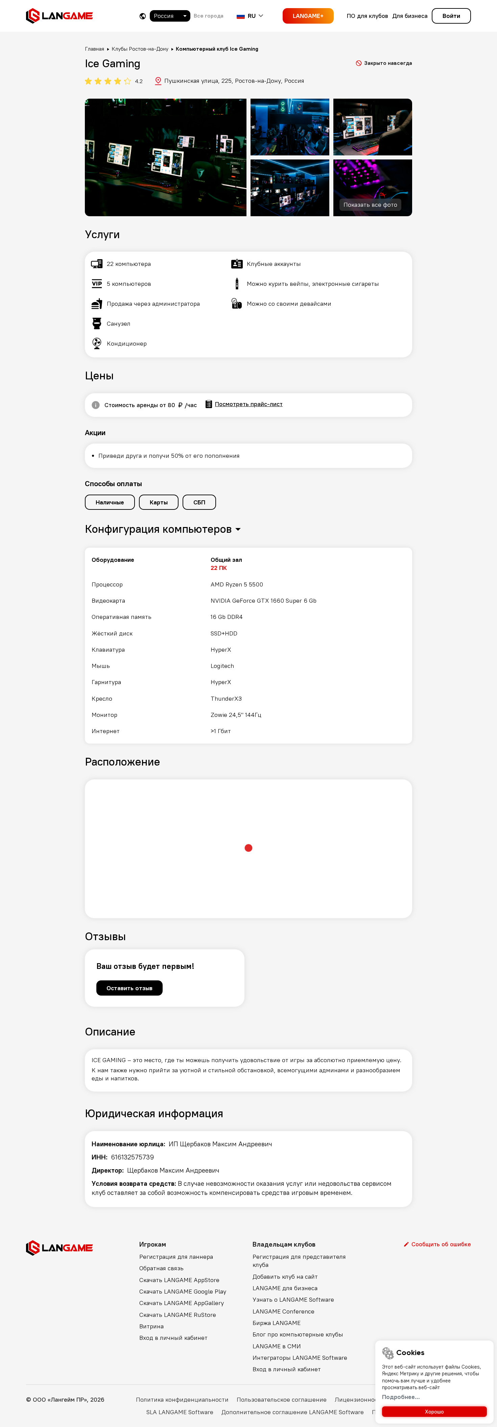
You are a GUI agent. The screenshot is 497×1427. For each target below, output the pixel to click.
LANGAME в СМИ (277, 1346)
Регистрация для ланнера (176, 1256)
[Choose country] (142, 16)
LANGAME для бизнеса (285, 1288)
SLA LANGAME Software (179, 1412)
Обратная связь (161, 1268)
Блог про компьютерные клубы (298, 1334)
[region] (248, 646)
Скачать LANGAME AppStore (179, 1280)
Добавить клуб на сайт (285, 1276)
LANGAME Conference (283, 1311)
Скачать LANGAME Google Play (182, 1291)
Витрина (151, 1326)
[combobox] (170, 16)
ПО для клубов (367, 16)
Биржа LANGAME (277, 1323)
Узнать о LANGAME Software (293, 1299)
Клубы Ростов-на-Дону (140, 48)
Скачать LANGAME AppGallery (181, 1303)
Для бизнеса (410, 16)
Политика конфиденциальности (182, 1399)
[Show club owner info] (95, 405)
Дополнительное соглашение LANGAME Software (292, 1412)
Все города (208, 15)
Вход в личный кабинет (173, 1338)
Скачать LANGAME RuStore (177, 1315)
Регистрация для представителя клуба (299, 1261)
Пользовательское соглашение (282, 1399)
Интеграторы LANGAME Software (300, 1357)
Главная (94, 48)
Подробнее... (401, 1397)
